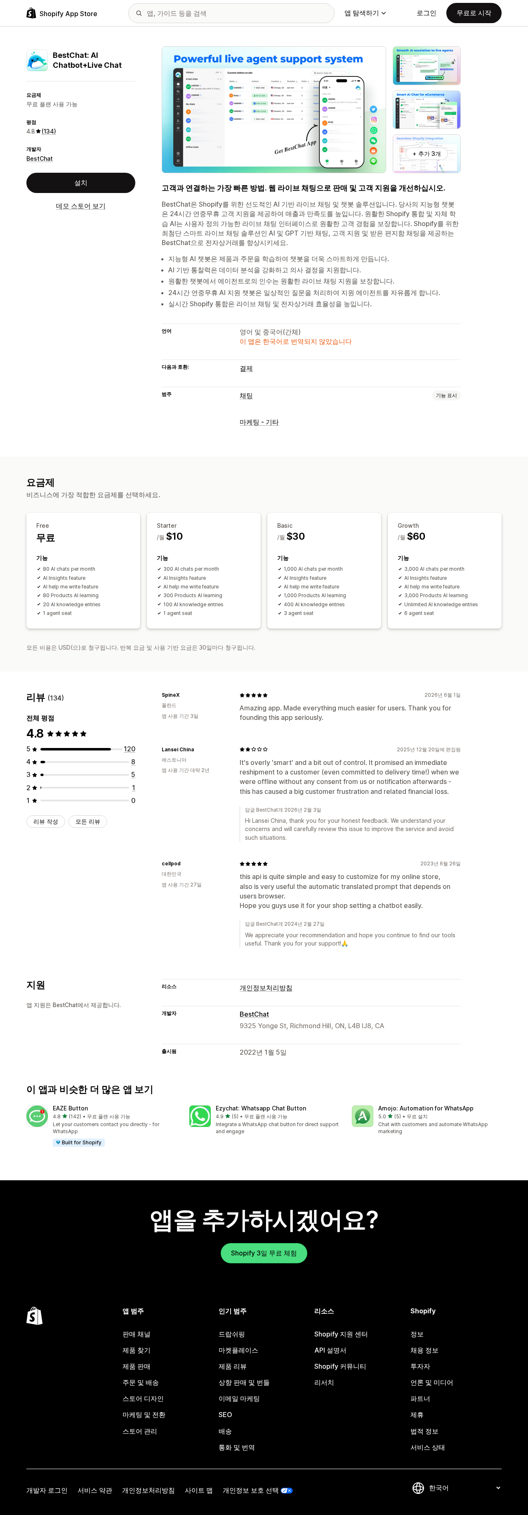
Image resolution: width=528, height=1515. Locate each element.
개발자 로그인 (47, 1490)
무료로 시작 (474, 13)
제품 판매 (137, 1366)
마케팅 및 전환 (144, 1414)
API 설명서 (330, 1350)
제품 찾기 (137, 1350)
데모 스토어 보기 (81, 206)
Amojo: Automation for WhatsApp (426, 1108)
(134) (49, 131)
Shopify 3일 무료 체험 (264, 1253)
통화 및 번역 (237, 1447)
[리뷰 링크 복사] (184, 695)
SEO (225, 1414)
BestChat (39, 158)
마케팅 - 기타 (259, 422)
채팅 (246, 395)
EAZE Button (70, 1108)
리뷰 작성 (45, 821)
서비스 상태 (427, 1447)
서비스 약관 (95, 1490)
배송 (225, 1431)
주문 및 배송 (141, 1382)
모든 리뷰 (87, 821)
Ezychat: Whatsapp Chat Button (261, 1108)
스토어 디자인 (143, 1398)
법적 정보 (424, 1431)
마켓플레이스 (238, 1350)
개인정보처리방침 (266, 988)
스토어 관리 (140, 1431)
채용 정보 (424, 1350)
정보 (417, 1334)
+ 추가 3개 (426, 153)
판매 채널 (137, 1334)
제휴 (417, 1414)
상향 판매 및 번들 (244, 1382)
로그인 (426, 13)
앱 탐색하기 (361, 13)
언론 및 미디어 (431, 1382)
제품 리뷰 (233, 1366)
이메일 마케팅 (239, 1398)
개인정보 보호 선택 (251, 1490)
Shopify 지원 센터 (341, 1334)
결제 (246, 368)
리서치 (324, 1382)
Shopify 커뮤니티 (340, 1366)
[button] (101, 1126)
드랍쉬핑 (232, 1334)
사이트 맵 (199, 1490)
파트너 (420, 1398)
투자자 (420, 1366)
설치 (80, 183)
